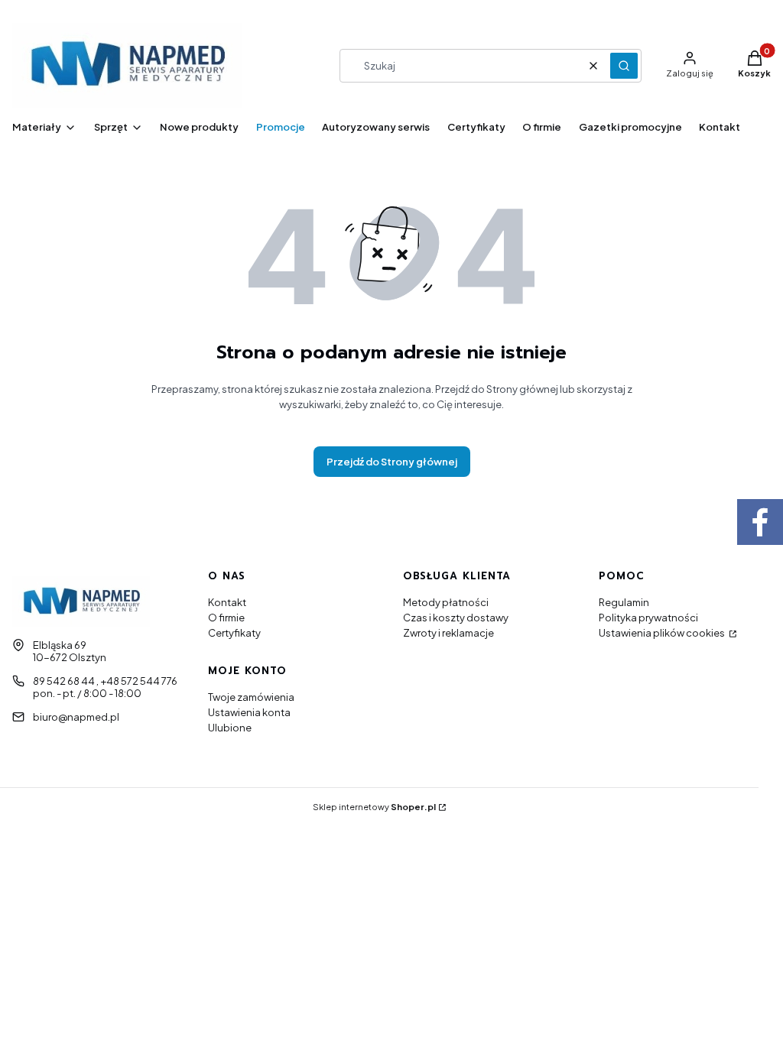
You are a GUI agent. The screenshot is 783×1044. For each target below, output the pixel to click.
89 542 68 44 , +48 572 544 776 (105, 681)
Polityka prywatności (648, 617)
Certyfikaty (234, 633)
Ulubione (230, 727)
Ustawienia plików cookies (662, 633)
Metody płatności (446, 602)
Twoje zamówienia (251, 697)
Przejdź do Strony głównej (392, 462)
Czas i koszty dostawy (455, 617)
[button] (624, 66)
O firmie (226, 617)
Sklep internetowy (374, 807)
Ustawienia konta (249, 712)
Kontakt (227, 602)
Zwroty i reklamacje (448, 633)
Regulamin (624, 602)
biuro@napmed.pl (76, 717)
